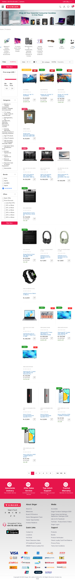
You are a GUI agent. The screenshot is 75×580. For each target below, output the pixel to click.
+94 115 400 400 (12, 1)
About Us (29, 509)
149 (61, 473)
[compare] (36, 73)
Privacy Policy (55, 543)
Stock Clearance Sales (33, 540)
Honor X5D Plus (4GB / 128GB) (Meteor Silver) (29, 456)
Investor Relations (31, 522)
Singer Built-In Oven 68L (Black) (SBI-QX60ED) (29, 255)
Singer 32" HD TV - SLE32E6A (28, 95)
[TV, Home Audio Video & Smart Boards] (17, 45)
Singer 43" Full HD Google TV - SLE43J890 (63, 96)
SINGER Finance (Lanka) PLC (35, 546)
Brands (53, 535)
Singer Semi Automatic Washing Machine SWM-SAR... (29, 135)
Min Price (6, 84)
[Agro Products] (61, 43)
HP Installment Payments (33, 543)
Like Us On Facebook (58, 519)
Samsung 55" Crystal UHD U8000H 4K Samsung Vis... (29, 373)
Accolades (54, 509)
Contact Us (29, 532)
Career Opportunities (32, 520)
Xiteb (37, 578)
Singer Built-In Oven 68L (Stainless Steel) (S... (29, 214)
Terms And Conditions (58, 546)
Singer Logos (55, 524)
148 (58, 473)
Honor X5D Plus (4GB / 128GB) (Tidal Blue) (64, 415)
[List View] (36, 62)
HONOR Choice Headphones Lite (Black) (45, 257)
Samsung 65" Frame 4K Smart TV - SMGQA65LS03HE (46, 333)
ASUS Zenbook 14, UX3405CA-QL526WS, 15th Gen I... (63, 176)
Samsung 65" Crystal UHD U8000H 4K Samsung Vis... (64, 333)
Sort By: (54, 62)
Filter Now (9, 67)
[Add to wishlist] (36, 70)
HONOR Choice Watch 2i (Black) (29, 294)
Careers (21, 1)
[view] (36, 75)
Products (8, 29)
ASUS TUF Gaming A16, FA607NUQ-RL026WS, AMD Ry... (46, 176)
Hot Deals (29, 537)
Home (2, 29)
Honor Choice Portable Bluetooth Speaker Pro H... (28, 415)
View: (23, 62)
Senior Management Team (34, 517)
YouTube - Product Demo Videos (61, 521)
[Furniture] (50, 42)
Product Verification (57, 537)
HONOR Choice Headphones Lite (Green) (63, 257)
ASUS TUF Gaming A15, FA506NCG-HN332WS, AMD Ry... (29, 176)
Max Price (11, 84)
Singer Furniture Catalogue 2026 (61, 511)
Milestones (29, 511)
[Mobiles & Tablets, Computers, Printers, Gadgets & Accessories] (6, 46)
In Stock (47, 62)
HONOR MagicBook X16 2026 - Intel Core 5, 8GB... (29, 335)
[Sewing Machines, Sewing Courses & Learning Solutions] (39, 46)
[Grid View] (34, 62)
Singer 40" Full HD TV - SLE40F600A (46, 95)
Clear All (13, 61)
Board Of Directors (32, 514)
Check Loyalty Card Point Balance (61, 540)
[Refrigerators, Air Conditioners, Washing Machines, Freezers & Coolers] (28, 47)
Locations (29, 535)
